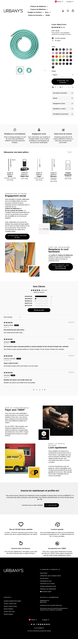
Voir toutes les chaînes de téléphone (60, 266)
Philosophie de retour (46, 581)
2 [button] (36, 390)
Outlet (48, 15)
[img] (8, 322)
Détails (54, 71)
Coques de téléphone (38, 9)
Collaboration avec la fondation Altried (50, 575)
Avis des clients (44, 578)
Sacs (47, 12)
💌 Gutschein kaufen (45, 591)
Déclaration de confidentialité (48, 589)
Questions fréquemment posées (12, 601)
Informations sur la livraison (47, 583)
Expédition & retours (59, 108)
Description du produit (60, 93)
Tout (70, 152)
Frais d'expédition (65, 32)
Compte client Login (9, 611)
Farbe (53, 46)
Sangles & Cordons (35, 12)
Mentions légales (8, 614)
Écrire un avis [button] (39, 310)
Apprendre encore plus (17, 236)
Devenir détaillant (8, 609)
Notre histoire (43, 573)
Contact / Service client (10, 603)
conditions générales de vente (48, 586)
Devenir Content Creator (10, 606)
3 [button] (39, 390)
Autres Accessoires (35, 15)
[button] (56, 27)
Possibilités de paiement (60, 114)
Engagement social (59, 103)
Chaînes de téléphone (38, 6)
